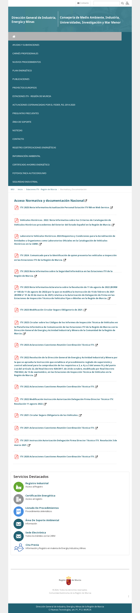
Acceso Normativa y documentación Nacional (49, 200)
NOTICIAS (17, 130)
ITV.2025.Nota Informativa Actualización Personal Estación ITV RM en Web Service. (65, 207)
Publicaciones (20, 79)
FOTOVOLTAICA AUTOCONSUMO (29, 173)
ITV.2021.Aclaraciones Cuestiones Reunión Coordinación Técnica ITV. (57, 428)
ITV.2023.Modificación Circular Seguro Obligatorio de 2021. (51, 309)
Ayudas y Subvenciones (25, 44)
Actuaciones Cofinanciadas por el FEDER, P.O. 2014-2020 (43, 104)
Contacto (18, 138)
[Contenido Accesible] (127, 3)
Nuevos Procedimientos (26, 61)
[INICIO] (65, 36)
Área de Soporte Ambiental (42, 520)
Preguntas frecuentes (25, 113)
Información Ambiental (26, 156)
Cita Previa (32, 544)
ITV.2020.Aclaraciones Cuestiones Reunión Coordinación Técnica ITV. (57, 456)
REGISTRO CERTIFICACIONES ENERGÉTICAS (34, 147)
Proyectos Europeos (24, 87)
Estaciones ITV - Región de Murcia (31, 96)
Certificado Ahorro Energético (31, 164)
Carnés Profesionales (25, 53)
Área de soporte (21, 121)
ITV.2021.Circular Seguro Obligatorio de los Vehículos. (49, 415)
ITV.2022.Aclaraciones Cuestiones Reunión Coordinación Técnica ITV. (57, 386)
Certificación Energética (40, 495)
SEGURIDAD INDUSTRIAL (25, 181)
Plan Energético (22, 70)
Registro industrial (36, 483)
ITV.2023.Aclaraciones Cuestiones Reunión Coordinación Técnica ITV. (57, 344)
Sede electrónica (35, 532)
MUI (12, 189)
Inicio (20, 189)
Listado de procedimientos (42, 507)
